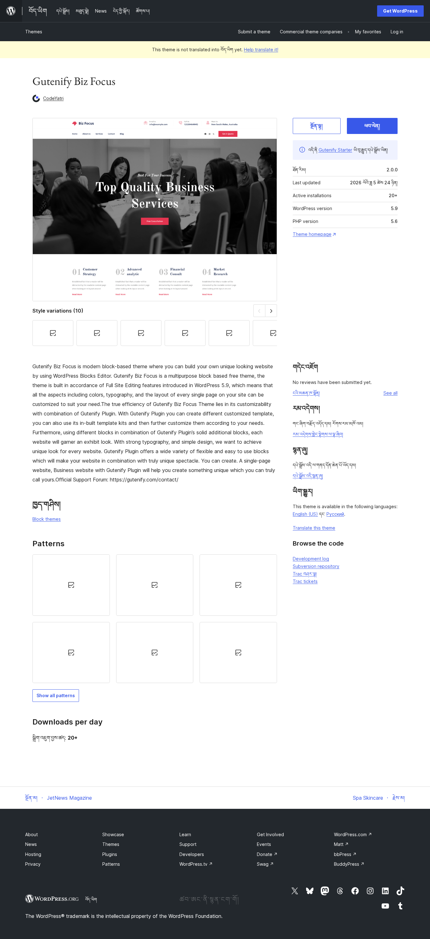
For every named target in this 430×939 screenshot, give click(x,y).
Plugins (109, 854)
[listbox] (154, 618)
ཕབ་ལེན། (372, 126)
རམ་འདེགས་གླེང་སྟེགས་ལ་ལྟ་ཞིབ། (318, 434)
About (31, 834)
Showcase (113, 834)
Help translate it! (261, 49)
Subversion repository (316, 566)
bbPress (345, 854)
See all (390, 393)
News (31, 844)
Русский (335, 514)
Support (187, 844)
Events (264, 844)
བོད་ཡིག (91, 899)
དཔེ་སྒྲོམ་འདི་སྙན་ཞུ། (308, 475)
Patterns (111, 864)
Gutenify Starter (335, 150)
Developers (191, 854)
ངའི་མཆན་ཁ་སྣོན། (306, 393)
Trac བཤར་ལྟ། (305, 573)
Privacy (33, 864)
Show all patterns (56, 695)
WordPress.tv (196, 864)
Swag (265, 864)
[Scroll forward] (271, 310)
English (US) (305, 514)
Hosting (33, 854)
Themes (33, 31)
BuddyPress (349, 864)
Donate (267, 854)
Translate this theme (314, 528)
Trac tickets (305, 581)
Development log (311, 558)
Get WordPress (400, 11)
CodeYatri (53, 98)
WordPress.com (353, 834)
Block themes (46, 519)
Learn (185, 834)
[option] (71, 584)
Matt (341, 844)
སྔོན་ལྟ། (316, 126)
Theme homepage (312, 234)
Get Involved (270, 834)
